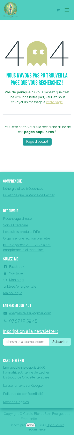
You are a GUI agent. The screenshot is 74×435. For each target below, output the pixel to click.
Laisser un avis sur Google (23, 386)
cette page (54, 102)
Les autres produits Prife (21, 232)
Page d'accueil (37, 141)
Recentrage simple (17, 219)
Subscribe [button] (59, 342)
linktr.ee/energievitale (19, 286)
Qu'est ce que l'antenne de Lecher (28, 195)
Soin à (15, 225)
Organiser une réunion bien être (26, 238)
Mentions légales (16, 402)
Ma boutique (12, 293)
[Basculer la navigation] (66, 10)
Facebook (16, 267)
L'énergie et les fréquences (23, 189)
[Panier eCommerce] (58, 10)
